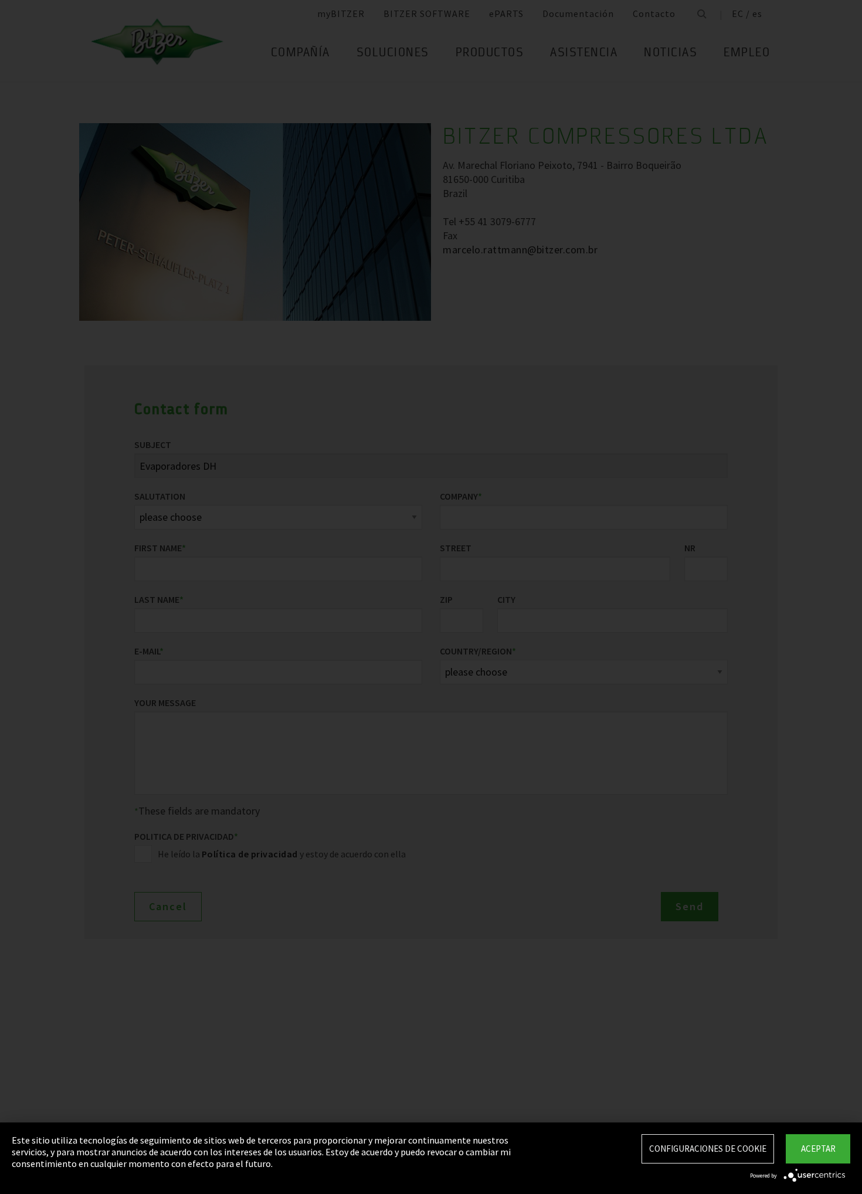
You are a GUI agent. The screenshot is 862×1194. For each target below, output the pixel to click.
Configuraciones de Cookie (707, 1148)
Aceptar (818, 1148)
